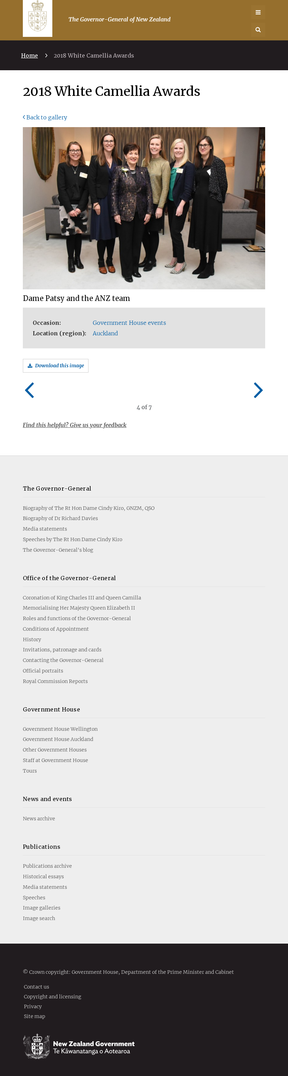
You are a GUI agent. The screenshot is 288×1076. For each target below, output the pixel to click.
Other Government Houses (55, 750)
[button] (258, 30)
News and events (47, 798)
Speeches (34, 897)
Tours (30, 771)
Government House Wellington (60, 729)
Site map (34, 1016)
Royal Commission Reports (55, 681)
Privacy (33, 1006)
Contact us (36, 986)
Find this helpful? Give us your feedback (74, 424)
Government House (51, 709)
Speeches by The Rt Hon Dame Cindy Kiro (72, 539)
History (32, 639)
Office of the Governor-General (69, 578)
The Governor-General (57, 488)
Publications (41, 846)
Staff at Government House (55, 760)
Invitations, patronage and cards (62, 650)
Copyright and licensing (52, 996)
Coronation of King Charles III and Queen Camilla (82, 598)
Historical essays (43, 876)
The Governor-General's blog (58, 550)
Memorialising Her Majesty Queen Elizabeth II (79, 608)
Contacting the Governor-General (63, 660)
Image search (39, 918)
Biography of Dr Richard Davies (60, 518)
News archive (39, 818)
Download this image (59, 365)
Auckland (105, 333)
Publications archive (47, 866)
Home (29, 55)
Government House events (129, 322)
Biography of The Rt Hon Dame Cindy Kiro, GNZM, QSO (89, 508)
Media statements (45, 529)
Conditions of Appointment (56, 629)
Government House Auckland (58, 739)
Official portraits (43, 671)
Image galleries (41, 908)
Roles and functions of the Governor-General (77, 618)
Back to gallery (46, 117)
